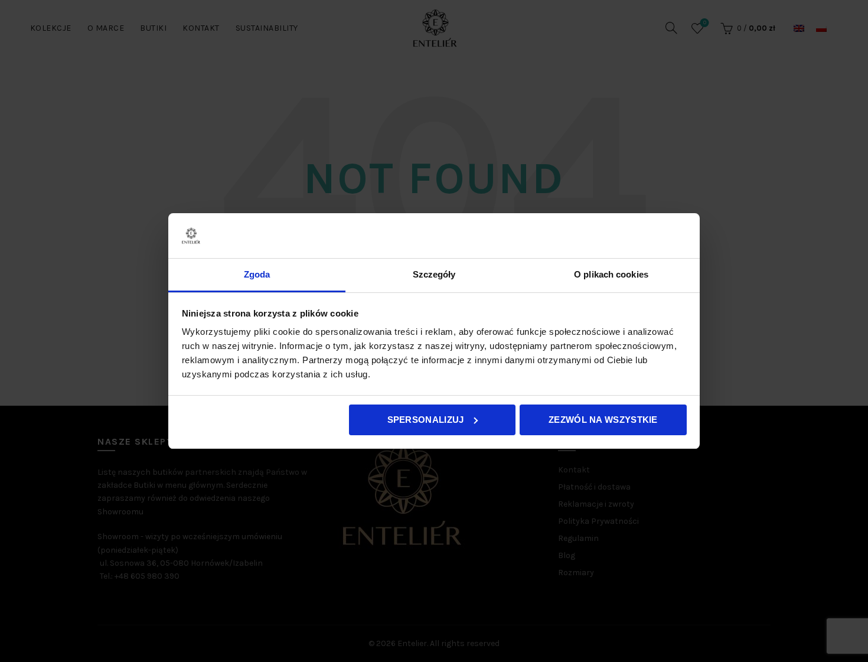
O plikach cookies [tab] (611, 274)
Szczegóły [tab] (434, 274)
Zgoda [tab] (257, 274)
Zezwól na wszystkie (603, 420)
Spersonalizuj (425, 420)
